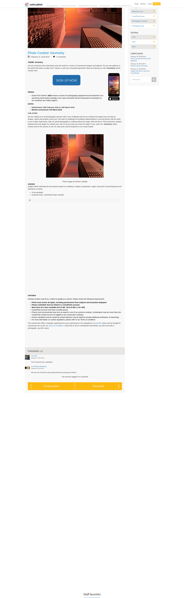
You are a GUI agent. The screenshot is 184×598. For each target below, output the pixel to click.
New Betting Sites (105, 6)
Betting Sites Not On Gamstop (88, 6)
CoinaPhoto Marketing (38, 366)
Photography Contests (139, 21)
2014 (134, 47)
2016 (134, 37)
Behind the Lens (137, 11)
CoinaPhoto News (138, 16)
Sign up (157, 4)
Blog (136, 4)
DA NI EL (34, 356)
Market (143, 4)
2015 (134, 42)
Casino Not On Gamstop (68, 6)
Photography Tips (138, 26)
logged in (75, 377)
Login (150, 4)
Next (98, 386)
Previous (51, 386)
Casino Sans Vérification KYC (122, 6)
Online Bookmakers (52, 6)
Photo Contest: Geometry (46, 53)
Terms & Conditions (56, 326)
